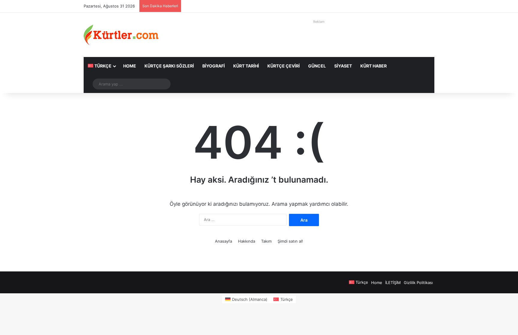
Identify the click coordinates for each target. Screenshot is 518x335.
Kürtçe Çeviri (283, 65)
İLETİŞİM (393, 282)
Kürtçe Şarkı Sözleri (169, 65)
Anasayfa (223, 241)
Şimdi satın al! (290, 241)
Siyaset (343, 65)
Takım (266, 241)
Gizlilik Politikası (418, 282)
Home (129, 65)
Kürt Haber (373, 65)
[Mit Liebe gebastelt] (121, 35)
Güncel (317, 65)
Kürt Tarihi (246, 65)
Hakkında (246, 241)
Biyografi (213, 65)
